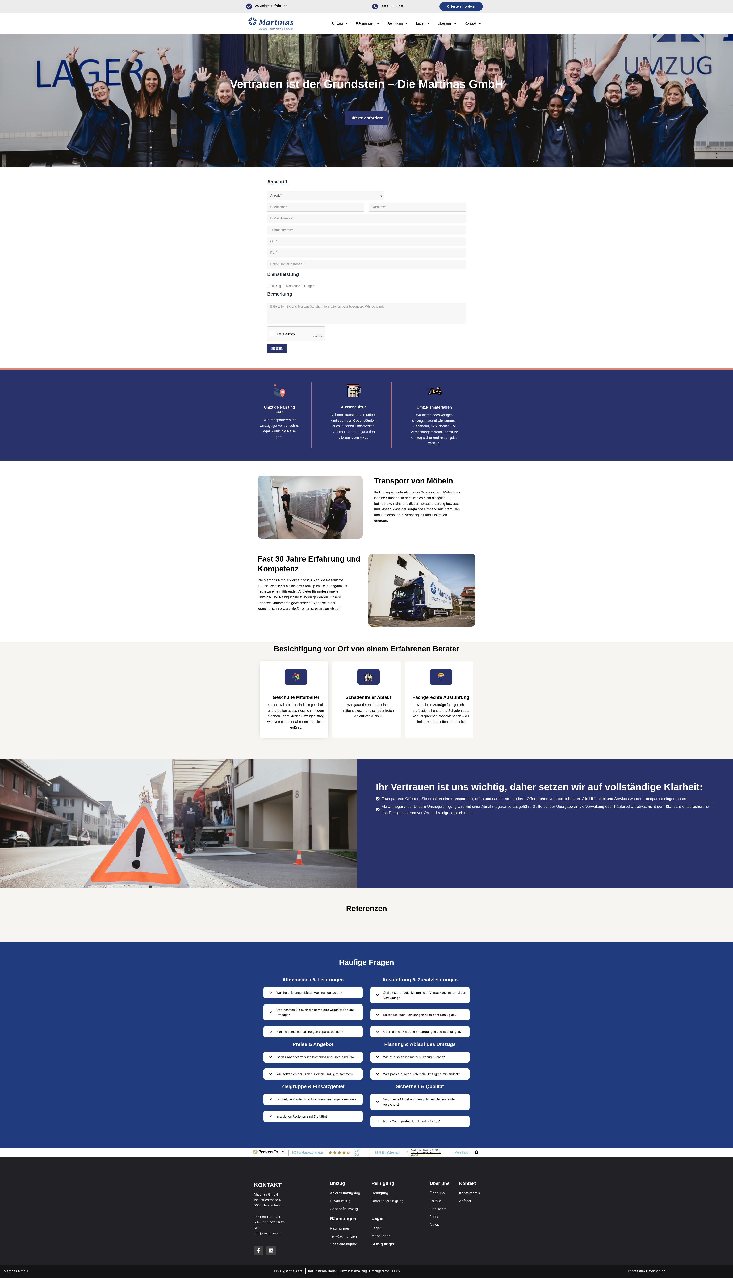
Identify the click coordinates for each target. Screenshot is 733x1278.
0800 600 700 (392, 6)
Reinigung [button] (395, 23)
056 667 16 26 (274, 1222)
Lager (310, 286)
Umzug (276, 286)
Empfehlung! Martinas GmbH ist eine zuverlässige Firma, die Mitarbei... (426, 1152)
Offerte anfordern (366, 118)
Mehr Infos (461, 1152)
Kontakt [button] (470, 23)
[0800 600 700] (375, 6)
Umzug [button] (337, 23)
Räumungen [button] (365, 23)
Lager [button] (420, 23)
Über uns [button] (445, 23)
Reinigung (293, 286)
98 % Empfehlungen (387, 1152)
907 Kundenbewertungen (307, 1152)
